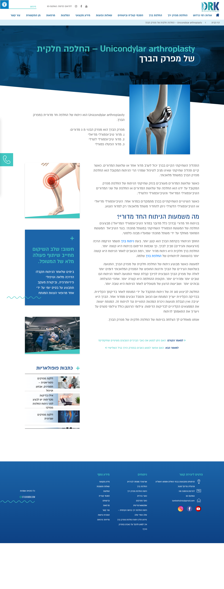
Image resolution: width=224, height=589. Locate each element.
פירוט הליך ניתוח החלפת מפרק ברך (132, 520)
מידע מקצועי (82, 15)
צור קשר (15, 15)
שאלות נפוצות (104, 15)
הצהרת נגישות (104, 515)
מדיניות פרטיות (103, 520)
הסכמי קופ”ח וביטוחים (130, 15)
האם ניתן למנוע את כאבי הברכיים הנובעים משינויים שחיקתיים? (132, 340)
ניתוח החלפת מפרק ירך (137, 491)
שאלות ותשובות (103, 486)
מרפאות (50, 15)
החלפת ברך (155, 15)
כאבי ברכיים (142, 496)
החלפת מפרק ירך (177, 15)
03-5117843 (52, 6)
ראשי (217, 15)
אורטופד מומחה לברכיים (137, 482)
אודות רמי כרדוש (202, 15)
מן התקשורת (33, 15)
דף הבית (216, 22)
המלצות (65, 15)
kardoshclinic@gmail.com (183, 501)
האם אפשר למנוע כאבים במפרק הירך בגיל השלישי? (136, 347)
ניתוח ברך (127, 241)
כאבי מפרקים (141, 501)
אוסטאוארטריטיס (140, 505)
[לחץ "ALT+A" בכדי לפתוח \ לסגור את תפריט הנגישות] (4, 4)
